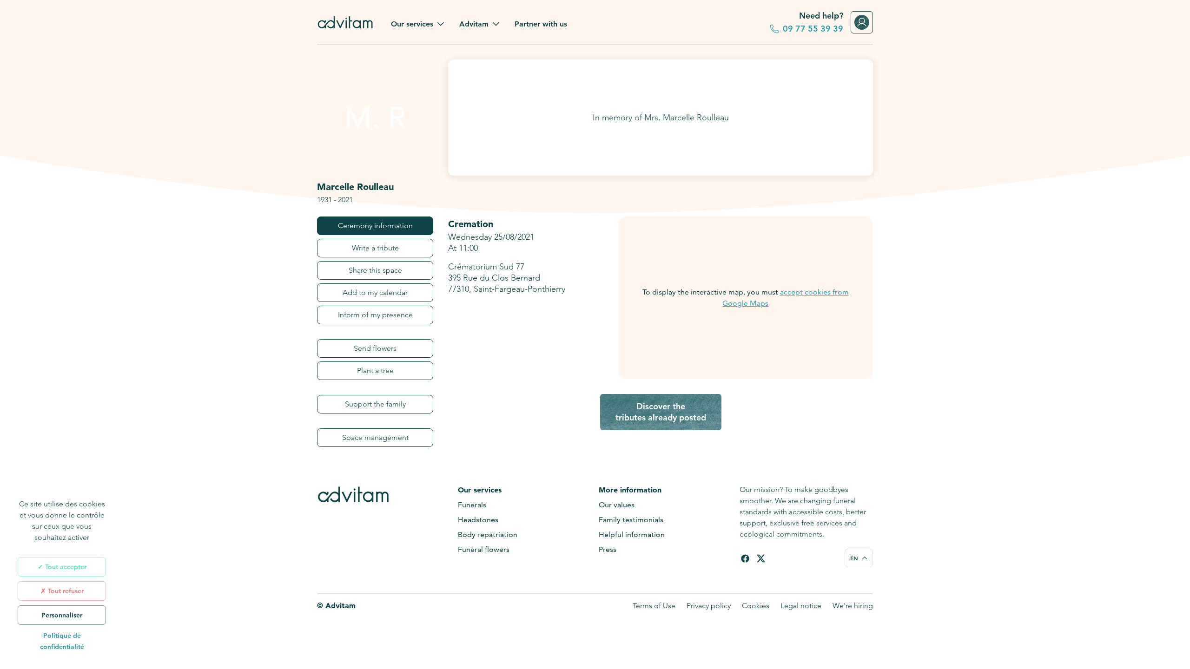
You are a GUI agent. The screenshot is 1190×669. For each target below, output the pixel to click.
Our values (617, 504)
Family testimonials (631, 519)
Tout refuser (65, 591)
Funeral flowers (483, 549)
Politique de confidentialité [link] (62, 641)
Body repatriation (487, 534)
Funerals (472, 504)
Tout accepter (64, 567)
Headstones (478, 519)
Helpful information (632, 534)
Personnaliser (61, 615)
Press (607, 549)
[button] (417, 24)
